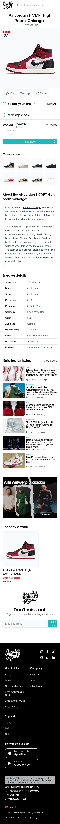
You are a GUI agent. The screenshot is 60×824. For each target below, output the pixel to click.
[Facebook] (47, 651)
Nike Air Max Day (14, 686)
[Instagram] (41, 651)
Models (9, 680)
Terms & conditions (13, 817)
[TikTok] (47, 657)
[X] (53, 651)
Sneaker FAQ (12, 706)
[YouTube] (41, 657)
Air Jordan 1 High (32, 207)
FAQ (7, 728)
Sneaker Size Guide (15, 700)
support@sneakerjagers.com (25, 787)
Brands (8, 674)
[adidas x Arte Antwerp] (30, 497)
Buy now (40, 141)
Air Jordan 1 (33, 294)
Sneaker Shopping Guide (14, 693)
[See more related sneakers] (51, 178)
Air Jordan (32, 288)
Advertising (36, 686)
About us (34, 674)
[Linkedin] (53, 657)
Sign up (53, 623)
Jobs (32, 680)
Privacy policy (30, 817)
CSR (7, 734)
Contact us (10, 722)
